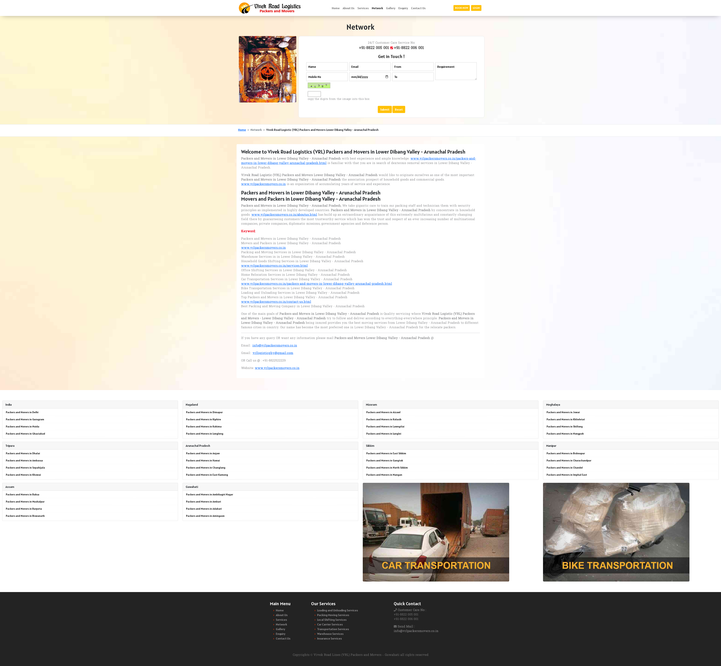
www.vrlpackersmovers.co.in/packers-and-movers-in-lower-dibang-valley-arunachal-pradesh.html (316, 284)
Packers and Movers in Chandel (565, 467)
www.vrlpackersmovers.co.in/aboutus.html (284, 215)
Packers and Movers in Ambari (203, 501)
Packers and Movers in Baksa (22, 494)
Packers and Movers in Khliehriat (566, 419)
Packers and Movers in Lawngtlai (385, 426)
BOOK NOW (461, 8)
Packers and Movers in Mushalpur (25, 501)
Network (377, 8)
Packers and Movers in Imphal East (567, 474)
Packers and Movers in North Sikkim (387, 467)
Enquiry (403, 8)
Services (363, 8)
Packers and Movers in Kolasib (383, 419)
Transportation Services (333, 629)
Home (336, 8)
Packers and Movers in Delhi (22, 412)
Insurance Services (329, 638)
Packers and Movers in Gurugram (25, 419)
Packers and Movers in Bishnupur (566, 453)
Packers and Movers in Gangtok (384, 460)
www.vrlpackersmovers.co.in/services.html (274, 266)
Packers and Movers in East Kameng (207, 474)
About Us (348, 8)
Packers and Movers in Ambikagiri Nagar (209, 494)
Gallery (390, 8)
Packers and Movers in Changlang (205, 467)
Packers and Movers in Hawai (203, 460)
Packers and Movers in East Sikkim (386, 453)
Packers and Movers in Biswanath (25, 516)
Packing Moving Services (333, 615)
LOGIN (476, 8)
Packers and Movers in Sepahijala (25, 467)
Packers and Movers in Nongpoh (565, 433)
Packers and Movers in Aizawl (383, 412)
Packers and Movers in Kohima (204, 426)
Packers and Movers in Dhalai (23, 453)
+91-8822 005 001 (374, 48)
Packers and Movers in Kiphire (203, 419)
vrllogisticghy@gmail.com (273, 353)
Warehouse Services (330, 634)
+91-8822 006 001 (409, 48)
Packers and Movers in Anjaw (203, 453)
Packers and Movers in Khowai (23, 474)
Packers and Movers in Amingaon (205, 516)
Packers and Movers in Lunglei (383, 433)
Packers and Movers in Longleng (204, 433)
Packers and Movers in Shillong (565, 426)
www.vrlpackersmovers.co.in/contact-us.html (276, 302)
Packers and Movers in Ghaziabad (25, 433)
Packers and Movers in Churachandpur (569, 460)
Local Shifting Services (332, 620)
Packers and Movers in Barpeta (24, 508)
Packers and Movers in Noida (22, 426)
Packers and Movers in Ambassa (24, 460)
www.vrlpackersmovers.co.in (263, 184)
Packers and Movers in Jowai (563, 412)
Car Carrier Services (330, 624)
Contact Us (418, 8)
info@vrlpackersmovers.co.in (274, 346)
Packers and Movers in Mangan (384, 474)
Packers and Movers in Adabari (204, 508)
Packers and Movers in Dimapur (204, 412)
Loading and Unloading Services (337, 610)
